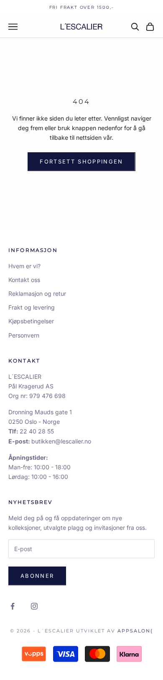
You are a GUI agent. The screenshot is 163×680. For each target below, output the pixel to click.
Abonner (37, 575)
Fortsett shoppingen (81, 161)
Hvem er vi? (24, 265)
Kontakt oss (24, 279)
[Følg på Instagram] (34, 606)
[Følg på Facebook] (12, 606)
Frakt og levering (31, 307)
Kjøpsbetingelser (31, 321)
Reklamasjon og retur (37, 293)
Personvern (23, 335)
